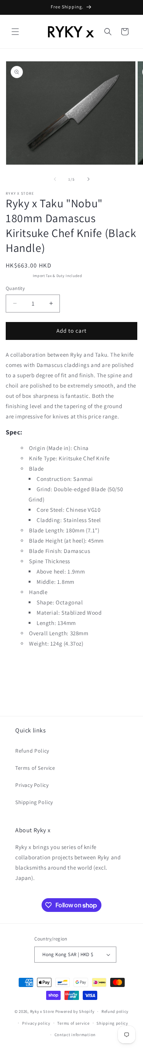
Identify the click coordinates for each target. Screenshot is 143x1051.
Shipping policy (112, 1023)
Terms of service (73, 1023)
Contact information (75, 1034)
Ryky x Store (42, 1011)
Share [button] (20, 666)
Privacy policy (36, 1023)
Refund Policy (32, 750)
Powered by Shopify (75, 1011)
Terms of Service (35, 767)
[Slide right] (88, 179)
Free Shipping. (19, 275)
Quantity (15, 288)
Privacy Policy (31, 785)
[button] (15, 31)
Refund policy (115, 1011)
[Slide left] (55, 179)
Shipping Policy (34, 802)
